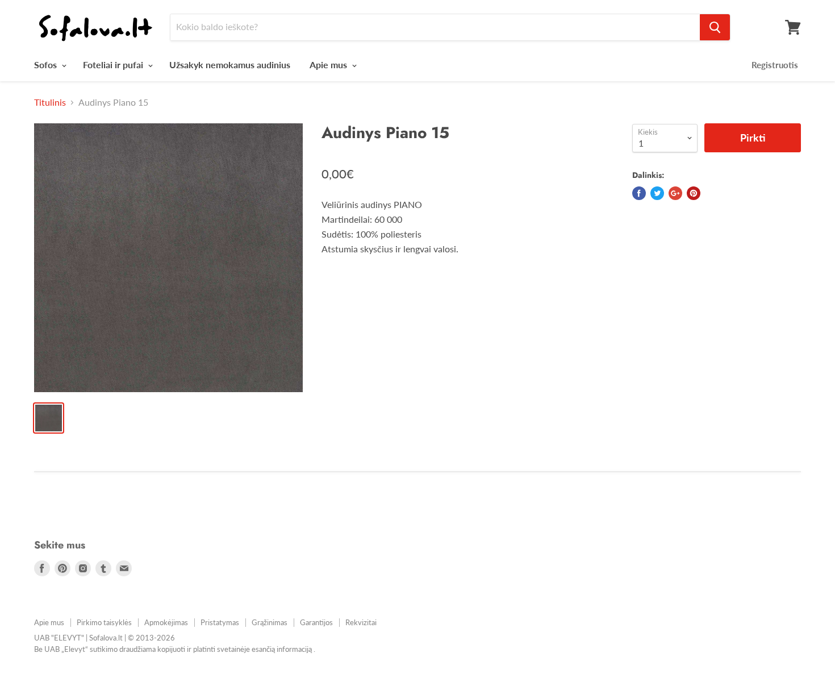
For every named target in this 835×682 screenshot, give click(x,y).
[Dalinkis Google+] (675, 193)
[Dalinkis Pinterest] (693, 193)
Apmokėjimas (166, 622)
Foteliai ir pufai (114, 64)
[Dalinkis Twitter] (657, 193)
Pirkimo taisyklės (104, 622)
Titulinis (50, 102)
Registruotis (775, 65)
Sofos (46, 64)
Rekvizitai (361, 622)
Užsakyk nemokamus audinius (229, 64)
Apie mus (329, 64)
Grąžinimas (269, 622)
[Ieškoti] (715, 27)
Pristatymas (220, 622)
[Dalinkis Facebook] (639, 193)
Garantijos (316, 622)
